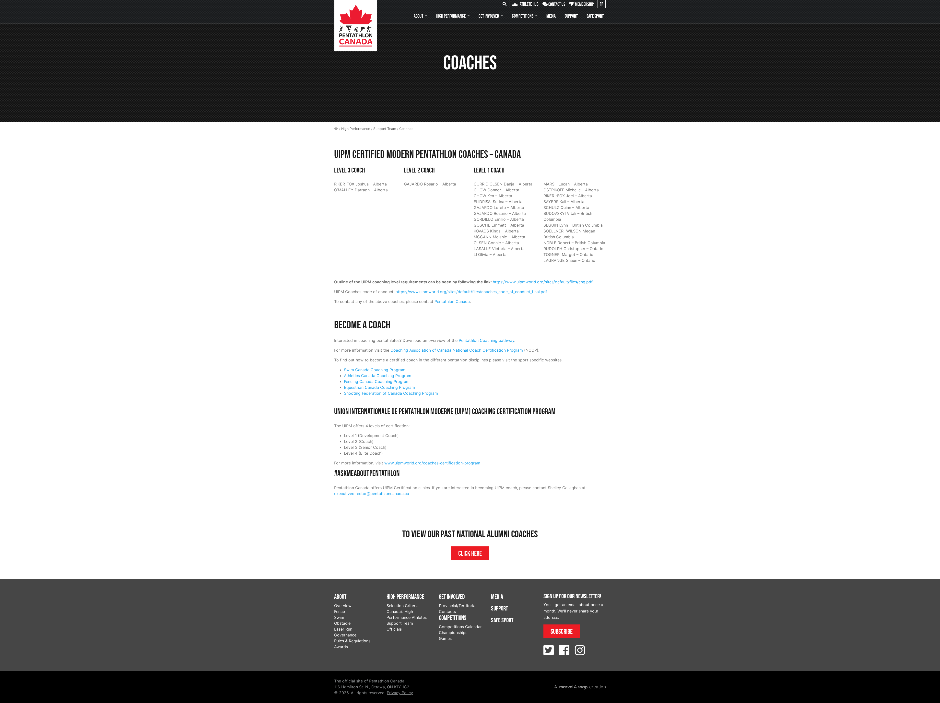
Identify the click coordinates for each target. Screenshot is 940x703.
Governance (345, 635)
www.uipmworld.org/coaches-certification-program (432, 463)
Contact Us (556, 4)
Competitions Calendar (460, 626)
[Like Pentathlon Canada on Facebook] (564, 650)
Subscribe (562, 631)
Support (571, 16)
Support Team (384, 129)
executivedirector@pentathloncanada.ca (371, 493)
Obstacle (342, 623)
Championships (453, 632)
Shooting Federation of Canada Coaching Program (391, 393)
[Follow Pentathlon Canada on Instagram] (580, 650)
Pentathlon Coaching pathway (486, 340)
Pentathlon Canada (452, 301)
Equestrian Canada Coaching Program (379, 387)
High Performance (451, 16)
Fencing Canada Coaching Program (377, 381)
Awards (341, 646)
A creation (580, 686)
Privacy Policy (400, 692)
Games (445, 638)
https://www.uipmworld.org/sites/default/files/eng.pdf (543, 281)
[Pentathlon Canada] (355, 25)
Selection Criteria (403, 605)
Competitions (522, 16)
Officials (394, 629)
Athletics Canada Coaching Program (377, 375)
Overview (343, 605)
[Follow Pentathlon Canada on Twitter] (548, 650)
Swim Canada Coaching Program (374, 369)
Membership (584, 4)
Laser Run (343, 629)
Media (551, 16)
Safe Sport (595, 16)
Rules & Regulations (352, 640)
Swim (339, 617)
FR (601, 4)
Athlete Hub (529, 4)
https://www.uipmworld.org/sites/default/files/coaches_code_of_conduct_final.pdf (471, 291)
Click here (470, 553)
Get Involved (489, 16)
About (418, 16)
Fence (339, 611)
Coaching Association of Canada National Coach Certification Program (456, 350)
